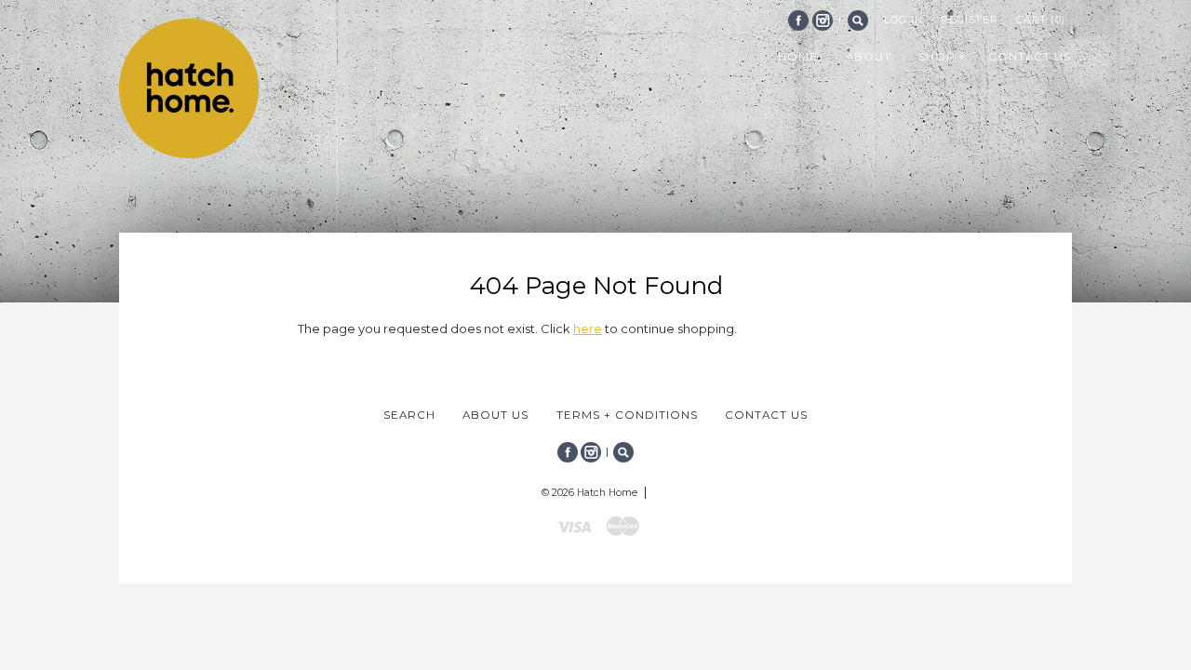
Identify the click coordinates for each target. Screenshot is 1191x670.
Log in (903, 20)
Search (858, 20)
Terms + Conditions (627, 415)
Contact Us (766, 415)
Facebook (798, 20)
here (587, 328)
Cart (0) (1040, 20)
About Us (495, 415)
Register (969, 20)
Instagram (822, 20)
